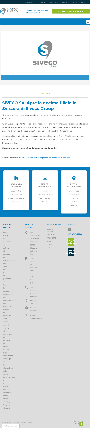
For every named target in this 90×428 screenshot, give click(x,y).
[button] (88, 22)
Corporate (45, 93)
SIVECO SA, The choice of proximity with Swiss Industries (44, 158)
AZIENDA (43, 2)
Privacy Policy (77, 421)
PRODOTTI (54, 2)
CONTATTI (84, 2)
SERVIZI (64, 2)
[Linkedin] (69, 229)
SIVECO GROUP (30, 2)
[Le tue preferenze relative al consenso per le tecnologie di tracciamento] (10, 426)
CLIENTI (74, 2)
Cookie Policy (77, 423)
